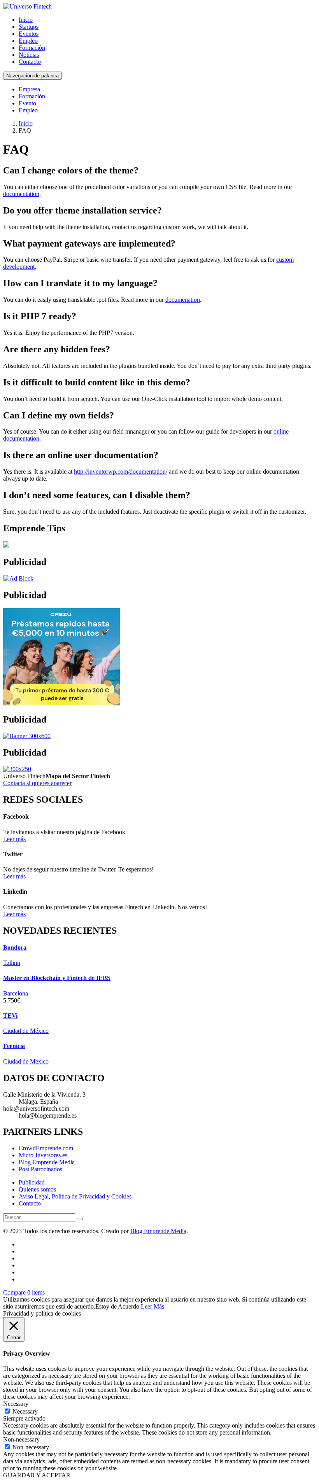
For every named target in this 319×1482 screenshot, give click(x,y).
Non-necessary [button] (21, 1439)
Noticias (29, 54)
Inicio (26, 19)
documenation (182, 299)
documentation (21, 194)
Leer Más (152, 1306)
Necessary (25, 1411)
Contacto (30, 61)
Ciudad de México (26, 1030)
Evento (27, 103)
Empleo (28, 40)
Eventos (29, 33)
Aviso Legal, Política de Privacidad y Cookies (75, 1196)
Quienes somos (37, 1189)
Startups (29, 26)
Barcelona (15, 993)
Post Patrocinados (40, 1169)
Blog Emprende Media (47, 1162)
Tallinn (11, 962)
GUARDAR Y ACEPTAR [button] (36, 1475)
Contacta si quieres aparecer (37, 783)
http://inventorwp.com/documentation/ (120, 471)
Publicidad (32, 1182)
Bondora (14, 947)
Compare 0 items (24, 1292)
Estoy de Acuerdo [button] (117, 1306)
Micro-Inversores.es (43, 1155)
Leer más (14, 839)
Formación (32, 47)
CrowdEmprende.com (46, 1148)
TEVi (10, 1015)
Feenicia (14, 1046)
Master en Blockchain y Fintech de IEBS (56, 978)
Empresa (29, 89)
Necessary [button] (15, 1403)
